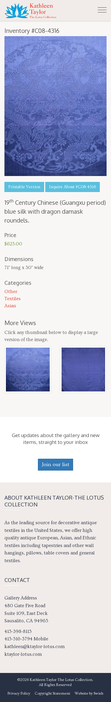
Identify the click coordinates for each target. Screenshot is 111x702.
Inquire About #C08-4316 (72, 187)
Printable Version (24, 187)
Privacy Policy (18, 693)
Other (10, 291)
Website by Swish (89, 693)
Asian (10, 305)
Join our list (55, 464)
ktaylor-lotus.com (23, 654)
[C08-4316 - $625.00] (27, 368)
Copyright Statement (52, 693)
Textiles (12, 298)
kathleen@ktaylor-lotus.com (34, 646)
